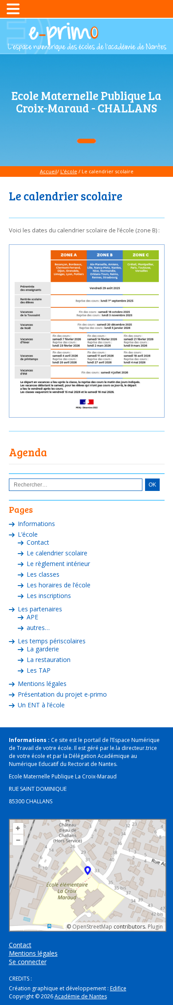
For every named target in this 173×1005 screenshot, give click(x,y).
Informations (36, 523)
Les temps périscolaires (52, 641)
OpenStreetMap (92, 926)
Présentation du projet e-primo (62, 694)
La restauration (49, 659)
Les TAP (39, 670)
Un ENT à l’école (41, 705)
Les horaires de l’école (58, 585)
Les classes (43, 574)
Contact (38, 542)
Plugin (154, 926)
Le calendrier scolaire (57, 553)
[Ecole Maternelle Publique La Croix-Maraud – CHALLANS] (86, 47)
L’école (68, 171)
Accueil (48, 171)
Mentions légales (42, 683)
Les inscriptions (49, 595)
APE (32, 617)
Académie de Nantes (81, 996)
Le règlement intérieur (58, 563)
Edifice (118, 988)
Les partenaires (40, 609)
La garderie (43, 649)
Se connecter (28, 961)
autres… (38, 627)
